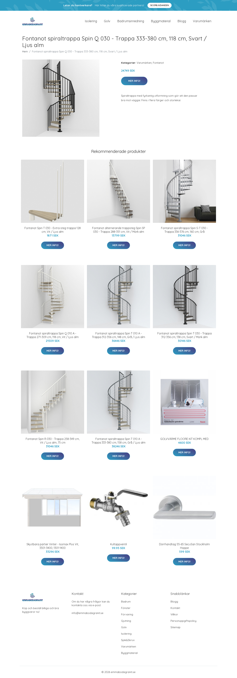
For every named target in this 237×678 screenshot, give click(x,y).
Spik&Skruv (128, 640)
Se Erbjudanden (159, 5)
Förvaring (127, 614)
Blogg (181, 21)
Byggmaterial (161, 21)
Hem (25, 51)
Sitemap (175, 627)
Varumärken (202, 21)
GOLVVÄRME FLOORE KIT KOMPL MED (184, 439)
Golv (107, 21)
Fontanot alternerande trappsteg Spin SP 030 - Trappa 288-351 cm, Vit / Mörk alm (118, 229)
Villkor (174, 614)
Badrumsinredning (130, 21)
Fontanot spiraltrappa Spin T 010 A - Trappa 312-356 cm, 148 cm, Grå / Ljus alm (118, 335)
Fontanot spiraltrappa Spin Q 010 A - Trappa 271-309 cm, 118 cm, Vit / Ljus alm (53, 335)
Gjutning (126, 620)
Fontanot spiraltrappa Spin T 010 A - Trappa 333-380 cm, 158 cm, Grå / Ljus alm (118, 440)
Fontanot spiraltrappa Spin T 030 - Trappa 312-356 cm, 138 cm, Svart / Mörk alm (184, 335)
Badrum (126, 601)
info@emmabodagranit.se (87, 613)
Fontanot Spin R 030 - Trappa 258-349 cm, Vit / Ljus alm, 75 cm (52, 440)
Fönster (125, 608)
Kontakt (175, 608)
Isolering (91, 21)
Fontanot (158, 62)
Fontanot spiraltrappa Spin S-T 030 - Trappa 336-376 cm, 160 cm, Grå (184, 229)
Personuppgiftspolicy (183, 620)
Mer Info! (134, 80)
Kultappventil (118, 544)
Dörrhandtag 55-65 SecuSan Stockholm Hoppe (184, 546)
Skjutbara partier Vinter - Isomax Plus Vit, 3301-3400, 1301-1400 (53, 546)
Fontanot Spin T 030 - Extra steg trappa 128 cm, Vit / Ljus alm (52, 229)
